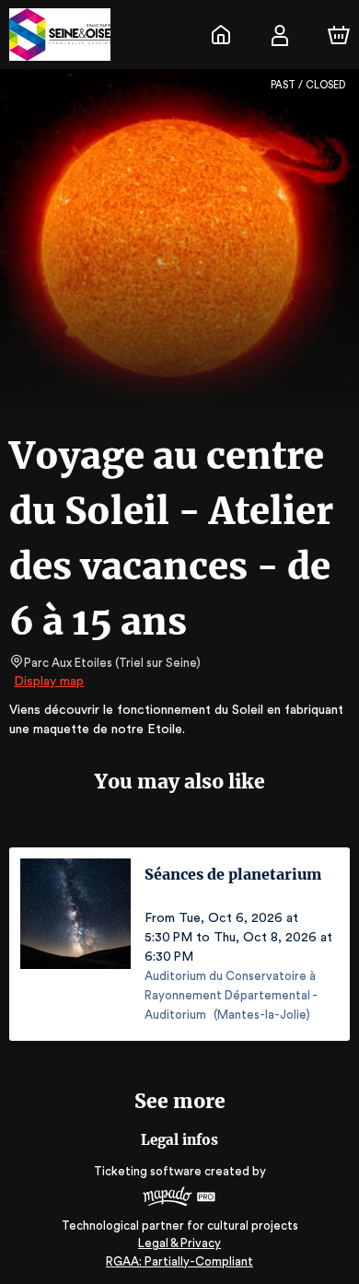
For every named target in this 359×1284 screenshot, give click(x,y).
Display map (49, 681)
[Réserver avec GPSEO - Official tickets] (221, 35)
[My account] (280, 35)
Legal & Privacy (179, 1243)
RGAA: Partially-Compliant (179, 1261)
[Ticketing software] (179, 1199)
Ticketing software (148, 1171)
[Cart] (339, 35)
